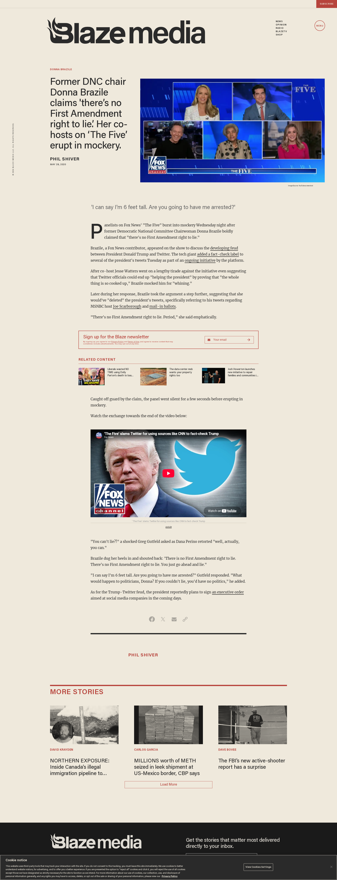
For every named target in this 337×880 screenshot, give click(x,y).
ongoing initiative (200, 260)
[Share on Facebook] (152, 619)
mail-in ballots (162, 306)
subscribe (326, 4)
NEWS (279, 21)
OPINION (281, 25)
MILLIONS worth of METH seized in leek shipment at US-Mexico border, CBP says (167, 767)
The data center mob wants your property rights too (181, 372)
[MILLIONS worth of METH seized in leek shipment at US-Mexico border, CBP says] (168, 724)
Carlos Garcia (146, 750)
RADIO (280, 28)
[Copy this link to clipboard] (185, 619)
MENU (319, 26)
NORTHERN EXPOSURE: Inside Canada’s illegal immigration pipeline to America (79, 768)
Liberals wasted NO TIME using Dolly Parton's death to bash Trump (120, 372)
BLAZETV (281, 31)
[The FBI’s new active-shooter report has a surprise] (252, 724)
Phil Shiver (64, 159)
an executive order (228, 592)
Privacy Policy (117, 342)
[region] (168, 867)
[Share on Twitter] (163, 619)
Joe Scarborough (127, 306)
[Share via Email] (174, 619)
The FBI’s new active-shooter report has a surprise (251, 764)
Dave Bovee (227, 750)
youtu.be (169, 527)
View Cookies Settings (258, 867)
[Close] (331, 867)
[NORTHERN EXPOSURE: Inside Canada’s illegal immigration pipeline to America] (84, 724)
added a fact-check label (218, 254)
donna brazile (61, 69)
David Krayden (61, 750)
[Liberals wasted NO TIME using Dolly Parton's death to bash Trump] (91, 376)
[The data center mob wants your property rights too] (153, 376)
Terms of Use (133, 342)
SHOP (279, 35)
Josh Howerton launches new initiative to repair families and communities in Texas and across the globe (243, 372)
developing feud (224, 248)
